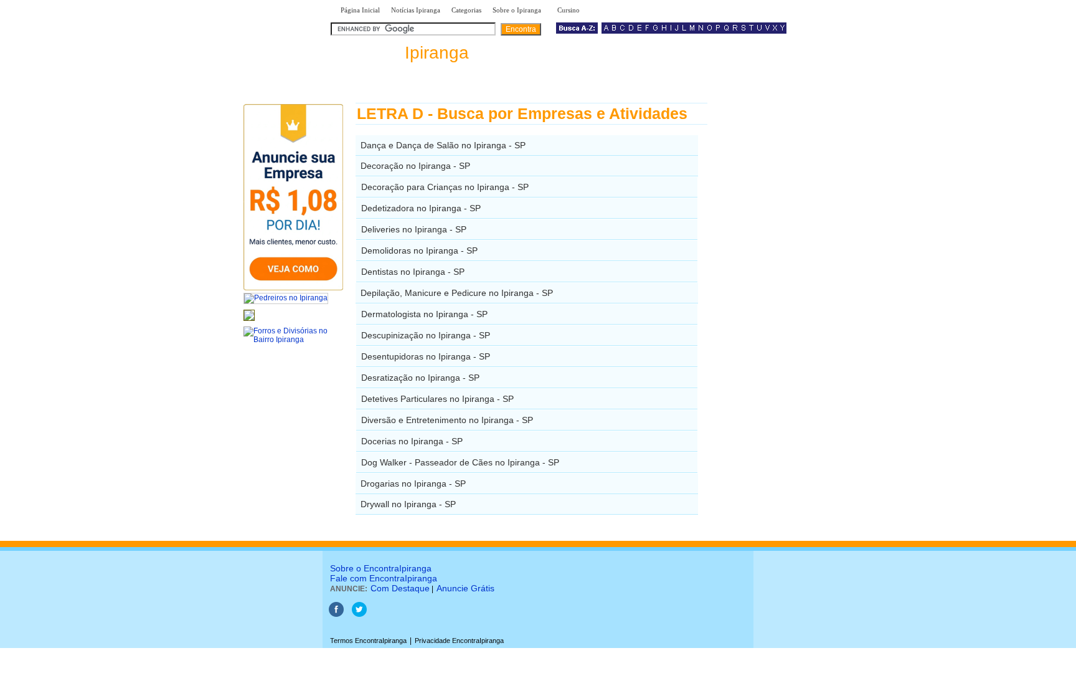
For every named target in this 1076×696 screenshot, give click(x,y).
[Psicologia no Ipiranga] (249, 321)
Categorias (466, 10)
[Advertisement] (772, 290)
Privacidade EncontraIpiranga (459, 640)
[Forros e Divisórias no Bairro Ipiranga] (293, 339)
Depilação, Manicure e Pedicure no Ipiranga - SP (457, 293)
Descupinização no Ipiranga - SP (425, 335)
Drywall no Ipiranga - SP (408, 504)
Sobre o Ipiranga (517, 10)
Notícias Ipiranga (415, 10)
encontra (402, 52)
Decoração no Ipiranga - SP (415, 166)
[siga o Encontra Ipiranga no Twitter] (359, 614)
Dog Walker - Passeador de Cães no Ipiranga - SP (460, 462)
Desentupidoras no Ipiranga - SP (425, 356)
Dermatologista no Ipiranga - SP (424, 314)
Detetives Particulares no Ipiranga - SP (437, 399)
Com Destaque (400, 588)
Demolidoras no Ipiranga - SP (419, 250)
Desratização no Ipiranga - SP (420, 378)
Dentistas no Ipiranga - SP (413, 272)
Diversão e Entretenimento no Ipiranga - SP (447, 420)
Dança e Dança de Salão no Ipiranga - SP (443, 145)
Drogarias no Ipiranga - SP (413, 484)
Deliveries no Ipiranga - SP (413, 229)
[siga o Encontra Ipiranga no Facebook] (336, 614)
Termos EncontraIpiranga (368, 640)
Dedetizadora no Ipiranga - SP (421, 208)
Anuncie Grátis (465, 588)
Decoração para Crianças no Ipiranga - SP (445, 187)
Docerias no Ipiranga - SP (412, 441)
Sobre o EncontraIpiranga (381, 568)
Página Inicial (360, 10)
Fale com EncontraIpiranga (383, 578)
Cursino (568, 10)
